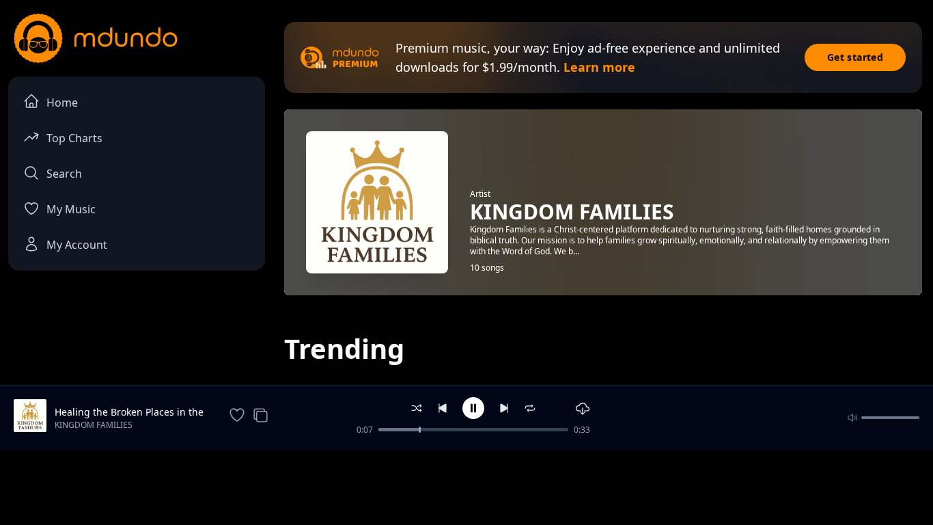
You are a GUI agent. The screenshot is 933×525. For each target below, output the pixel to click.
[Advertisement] (466, 486)
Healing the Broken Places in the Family (129, 412)
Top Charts (74, 138)
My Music (71, 209)
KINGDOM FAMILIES (94, 425)
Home (62, 102)
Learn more (599, 67)
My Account (76, 244)
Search (64, 173)
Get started (855, 57)
